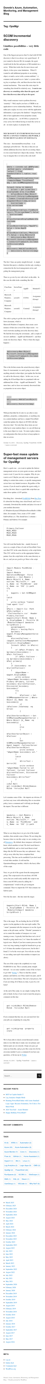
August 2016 (10, 1342)
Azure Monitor (11, 1152)
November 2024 (11, 1211)
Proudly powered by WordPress (17, 1380)
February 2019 (11, 1308)
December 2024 (11, 1208)
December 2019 (11, 1293)
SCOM (39, 443)
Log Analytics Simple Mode (15, 1097)
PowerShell (32, 443)
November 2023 (11, 1239)
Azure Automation (23, 1147)
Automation (25, 1142)
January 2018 (10, 1324)
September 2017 (11, 1330)
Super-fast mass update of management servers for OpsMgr (20, 458)
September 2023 (11, 1245)
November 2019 (11, 1296)
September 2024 (11, 1214)
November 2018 (11, 1311)
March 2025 (10, 1202)
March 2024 (10, 1227)
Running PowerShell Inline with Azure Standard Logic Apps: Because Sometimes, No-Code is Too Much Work (23, 1103)
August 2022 (10, 1272)
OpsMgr (25, 443)
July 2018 (9, 1321)
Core (23, 1152)
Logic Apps (25, 1165)
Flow (7, 1156)
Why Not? (34, 1183)
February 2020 (11, 1287)
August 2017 (10, 1333)
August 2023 (10, 1248)
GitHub (17, 1156)
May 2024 (9, 1221)
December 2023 (11, 1236)
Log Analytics (10, 1165)
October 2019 (10, 1299)
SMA (7, 1179)
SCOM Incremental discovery (17, 37)
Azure (8, 1147)
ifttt (18, 1161)
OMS (37, 1165)
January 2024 (10, 1233)
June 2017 (9, 1336)
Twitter (24, 1055)
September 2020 (11, 1284)
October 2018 (10, 1314)
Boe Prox (38, 498)
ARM (14, 1142)
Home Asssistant (31, 1156)
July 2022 (9, 1275)
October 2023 (10, 1242)
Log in (8, 1360)
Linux (26, 1161)
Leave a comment (11, 445)
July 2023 (9, 1251)
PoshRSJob (26, 498)
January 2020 (10, 1290)
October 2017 (10, 1327)
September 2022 (11, 1269)
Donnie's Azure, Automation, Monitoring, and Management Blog (20, 10)
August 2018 (10, 1317)
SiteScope (34, 1174)
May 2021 (9, 1281)
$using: (14, 972)
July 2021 (9, 1278)
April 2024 (9, 1224)
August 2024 (10, 1218)
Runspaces (9, 842)
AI (6, 1142)
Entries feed (10, 1363)
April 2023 (9, 1260)
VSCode (22, 1183)
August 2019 (10, 1305)
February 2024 (11, 1230)
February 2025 (11, 1205)
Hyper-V (8, 1161)
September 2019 (11, 1302)
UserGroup (9, 1183)
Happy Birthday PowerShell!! (16, 1112)
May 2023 (9, 1257)
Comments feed (11, 1366)
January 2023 (10, 1266)
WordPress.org (11, 1369)
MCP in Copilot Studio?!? (15, 1094)
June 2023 (9, 1254)
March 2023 (10, 1263)
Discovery (19, 443)
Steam (25, 1179)
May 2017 (9, 1339)
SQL (16, 1179)
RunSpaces (10, 1174)
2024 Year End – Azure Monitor (17, 1109)
